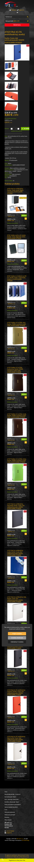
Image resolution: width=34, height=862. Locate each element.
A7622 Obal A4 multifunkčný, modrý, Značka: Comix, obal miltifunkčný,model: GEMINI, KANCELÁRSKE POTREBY (15, 553)
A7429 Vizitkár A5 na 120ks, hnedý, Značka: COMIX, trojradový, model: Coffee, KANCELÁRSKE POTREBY (16, 415)
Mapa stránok (8, 820)
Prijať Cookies (17, 633)
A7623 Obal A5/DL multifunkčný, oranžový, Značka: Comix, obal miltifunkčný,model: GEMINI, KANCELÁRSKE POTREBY (16, 692)
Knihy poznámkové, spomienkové (13, 804)
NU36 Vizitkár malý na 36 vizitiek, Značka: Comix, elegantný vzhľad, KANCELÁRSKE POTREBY (16, 236)
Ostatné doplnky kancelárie (11, 807)
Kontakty (7, 817)
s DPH (12, 21)
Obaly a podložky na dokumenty (17, 168)
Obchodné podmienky (10, 812)
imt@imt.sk (9, 832)
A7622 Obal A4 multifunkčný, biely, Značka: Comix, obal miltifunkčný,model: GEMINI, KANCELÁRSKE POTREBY (16, 599)
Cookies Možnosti (17, 638)
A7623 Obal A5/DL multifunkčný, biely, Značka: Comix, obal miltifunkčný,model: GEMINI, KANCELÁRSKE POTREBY (16, 739)
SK (17, 12)
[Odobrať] (18, 129)
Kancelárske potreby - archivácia (12, 794)
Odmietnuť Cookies (17, 642)
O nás (6, 809)
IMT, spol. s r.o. (11, 4)
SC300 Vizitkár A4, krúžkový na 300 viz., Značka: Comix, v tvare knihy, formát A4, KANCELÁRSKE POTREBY (16, 278)
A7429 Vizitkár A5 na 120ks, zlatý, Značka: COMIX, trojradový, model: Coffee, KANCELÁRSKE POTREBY (16, 324)
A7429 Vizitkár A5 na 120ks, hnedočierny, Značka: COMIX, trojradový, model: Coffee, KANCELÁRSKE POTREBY (15, 370)
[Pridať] (11, 129)
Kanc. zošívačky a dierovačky (12, 799)
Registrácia (21, 10)
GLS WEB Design (25, 840)
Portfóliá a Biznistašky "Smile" (12, 802)
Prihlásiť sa (14, 10)
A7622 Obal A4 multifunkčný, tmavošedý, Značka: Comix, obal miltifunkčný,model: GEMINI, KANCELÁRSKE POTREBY (15, 506)
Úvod (6, 791)
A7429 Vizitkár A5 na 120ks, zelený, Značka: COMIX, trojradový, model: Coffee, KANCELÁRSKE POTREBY (16, 460)
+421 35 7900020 (10, 831)
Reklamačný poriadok (10, 814)
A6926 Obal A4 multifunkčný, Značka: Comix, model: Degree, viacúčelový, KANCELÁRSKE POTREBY (15, 191)
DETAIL (23, 215)
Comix (10, 173)
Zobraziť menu (17, 25)
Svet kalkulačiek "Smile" (10, 797)
